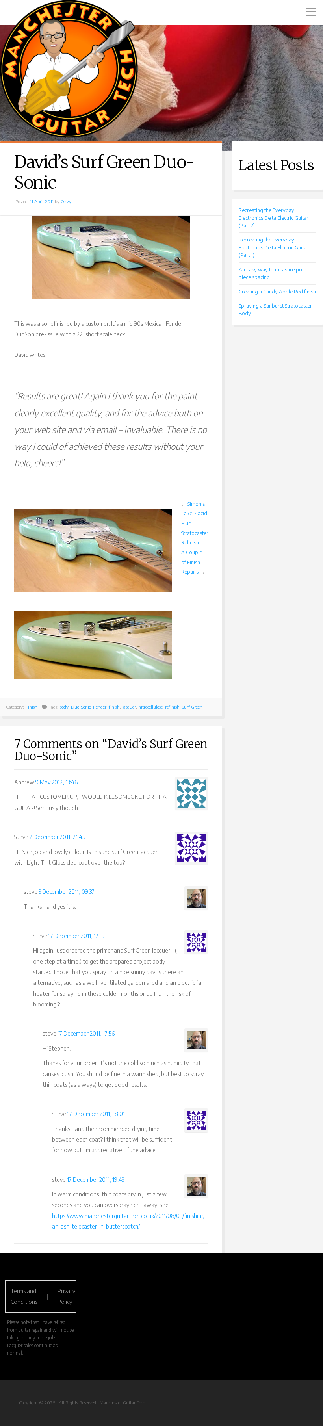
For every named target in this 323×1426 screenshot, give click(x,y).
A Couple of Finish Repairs (191, 562)
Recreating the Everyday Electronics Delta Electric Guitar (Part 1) (273, 247)
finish (114, 707)
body (64, 707)
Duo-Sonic (81, 707)
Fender (99, 707)
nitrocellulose (150, 707)
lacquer (129, 707)
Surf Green (192, 707)
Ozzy (66, 201)
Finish (31, 707)
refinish (172, 707)
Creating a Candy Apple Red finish (277, 291)
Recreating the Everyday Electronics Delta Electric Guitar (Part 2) (273, 217)
